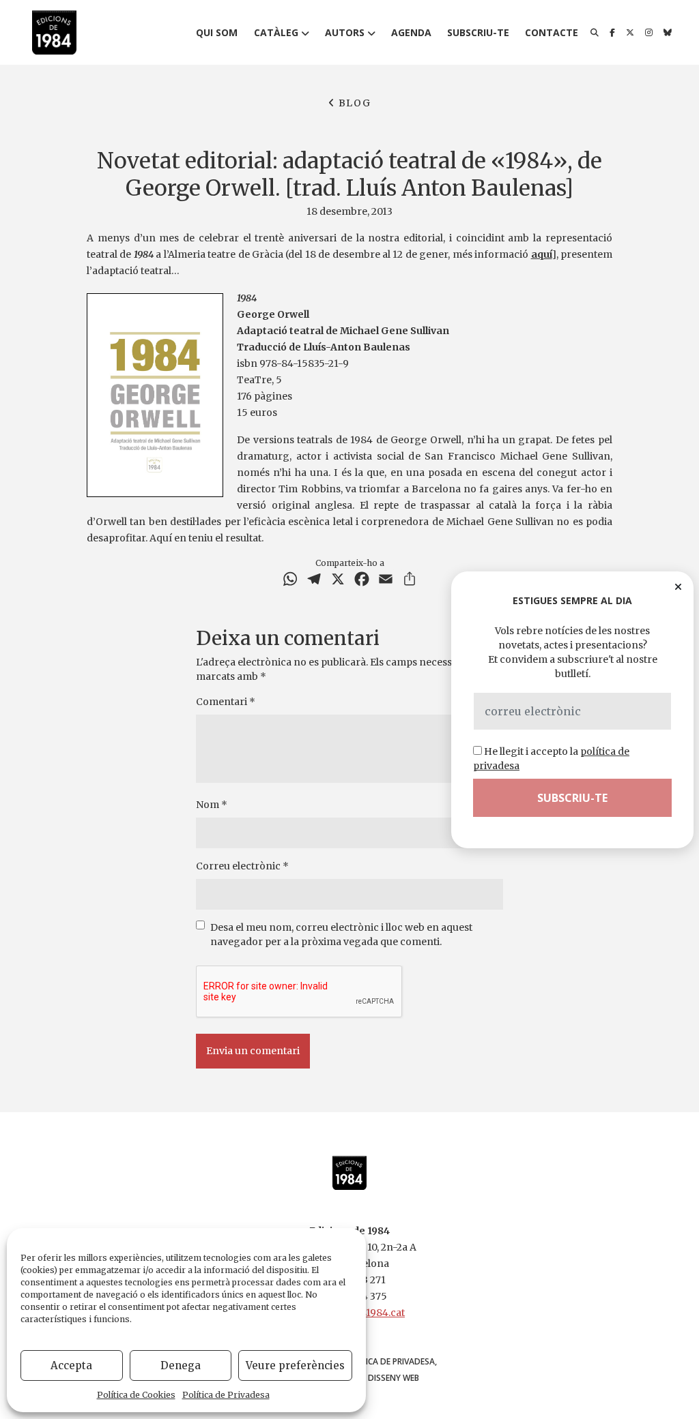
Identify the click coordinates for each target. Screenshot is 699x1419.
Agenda (411, 32)
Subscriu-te (478, 32)
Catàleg (276, 32)
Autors (345, 32)
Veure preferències (295, 1365)
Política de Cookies (136, 1395)
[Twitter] (630, 33)
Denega (180, 1365)
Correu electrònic (242, 866)
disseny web (393, 1378)
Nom (211, 804)
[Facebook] (612, 33)
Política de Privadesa (226, 1395)
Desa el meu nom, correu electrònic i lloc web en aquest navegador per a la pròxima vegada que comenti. (341, 934)
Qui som (217, 32)
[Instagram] (649, 33)
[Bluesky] (668, 33)
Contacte (551, 32)
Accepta (71, 1365)
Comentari (225, 702)
